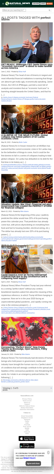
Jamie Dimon (17, 99)
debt (29, 165)
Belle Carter (23, 142)
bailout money (8, 237)
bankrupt (6, 165)
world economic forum (34, 168)
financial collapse (13, 239)
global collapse (31, 166)
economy (38, 237)
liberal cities (30, 380)
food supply (21, 166)
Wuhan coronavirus (28, 313)
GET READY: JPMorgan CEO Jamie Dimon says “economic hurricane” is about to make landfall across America (26, 66)
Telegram (27, 419)
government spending (39, 239)
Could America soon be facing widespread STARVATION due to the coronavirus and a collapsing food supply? (24, 277)
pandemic (19, 311)
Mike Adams (24, 211)
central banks (17, 237)
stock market (12, 241)
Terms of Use (27, 401)
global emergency (22, 309)
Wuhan (18, 313)
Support (27, 404)
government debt (25, 239)
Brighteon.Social (27, 418)
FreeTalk (27, 425)
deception (35, 165)
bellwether (13, 165)
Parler (27, 421)
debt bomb (26, 237)
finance (9, 99)
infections (22, 380)
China (5, 308)
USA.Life (27, 432)
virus (14, 313)
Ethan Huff (22, 72)
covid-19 (36, 308)
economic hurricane (25, 97)
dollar (32, 237)
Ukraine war (22, 168)
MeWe (27, 428)
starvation (8, 313)
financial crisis (12, 166)
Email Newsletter (27, 416)
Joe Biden (42, 166)
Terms (3, 459)
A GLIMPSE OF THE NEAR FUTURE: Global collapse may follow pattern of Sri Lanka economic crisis (24, 137)
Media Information (27, 408)
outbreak (13, 311)
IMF (37, 166)
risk (40, 99)
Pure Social (27, 426)
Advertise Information (27, 409)
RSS (27, 433)
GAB (27, 430)
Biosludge (6, 380)
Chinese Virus (12, 308)
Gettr (27, 423)
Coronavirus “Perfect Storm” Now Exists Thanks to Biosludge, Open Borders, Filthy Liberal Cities (24, 349)
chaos (10, 97)
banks (5, 97)
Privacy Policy (27, 399)
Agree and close (33, 463)
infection (43, 309)
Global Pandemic (34, 309)
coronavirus (28, 308)
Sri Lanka (8, 168)
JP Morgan (26, 99)
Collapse (15, 97)
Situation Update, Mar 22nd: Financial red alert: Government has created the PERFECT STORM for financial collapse (26, 206)
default (41, 165)
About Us (27, 402)
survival (15, 168)
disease (41, 308)
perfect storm (34, 99)
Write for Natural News (27, 406)
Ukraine (9, 101)
